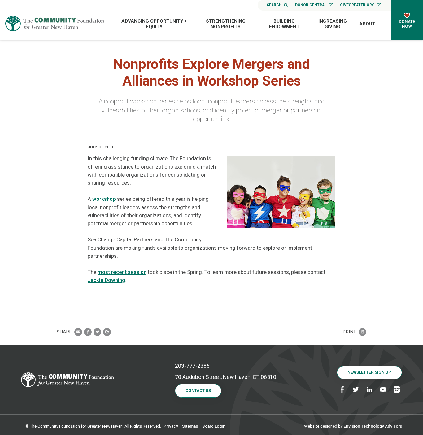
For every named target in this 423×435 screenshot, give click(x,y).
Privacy (171, 426)
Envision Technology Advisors (372, 426)
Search (274, 5)
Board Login (213, 426)
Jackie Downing (106, 280)
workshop (104, 199)
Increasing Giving (332, 23)
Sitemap (190, 426)
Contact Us (198, 390)
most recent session (122, 272)
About (367, 24)
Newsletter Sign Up (369, 372)
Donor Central (311, 5)
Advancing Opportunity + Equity (154, 23)
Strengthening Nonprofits (226, 23)
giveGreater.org (357, 5)
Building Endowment (284, 23)
